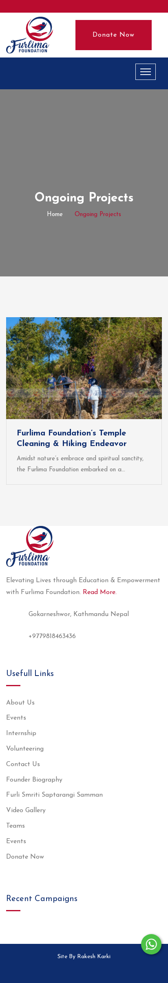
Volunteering (25, 749)
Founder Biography (34, 780)
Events (16, 718)
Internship (21, 733)
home (55, 215)
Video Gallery (26, 810)
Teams (15, 826)
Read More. (100, 592)
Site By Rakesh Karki (84, 957)
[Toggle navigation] (145, 72)
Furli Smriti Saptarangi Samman (54, 795)
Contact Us (23, 764)
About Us (20, 703)
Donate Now (114, 35)
